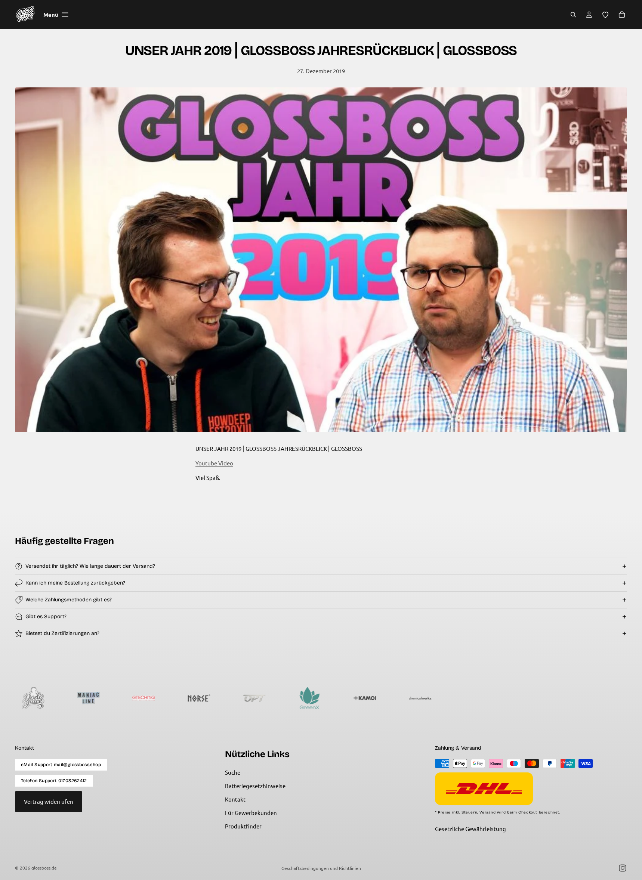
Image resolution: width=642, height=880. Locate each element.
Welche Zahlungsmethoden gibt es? (68, 600)
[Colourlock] (519, 698)
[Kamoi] (298, 698)
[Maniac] (21, 698)
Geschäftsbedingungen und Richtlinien (321, 868)
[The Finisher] (463, 698)
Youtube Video (214, 463)
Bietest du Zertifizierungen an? (62, 633)
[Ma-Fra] (574, 698)
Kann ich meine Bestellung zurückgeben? (75, 583)
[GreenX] (242, 698)
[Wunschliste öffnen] (605, 14)
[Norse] (132, 698)
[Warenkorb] (622, 14)
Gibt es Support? (46, 616)
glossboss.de (44, 868)
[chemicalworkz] (353, 698)
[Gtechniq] (76, 698)
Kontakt (235, 799)
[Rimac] (408, 698)
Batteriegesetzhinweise (255, 785)
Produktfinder (243, 826)
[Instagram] (622, 868)
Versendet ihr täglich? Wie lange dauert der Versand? (90, 566)
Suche (232, 772)
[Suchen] (573, 14)
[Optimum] (187, 698)
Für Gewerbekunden (251, 812)
